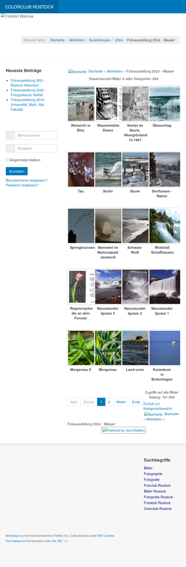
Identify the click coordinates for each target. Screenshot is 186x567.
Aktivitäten (77, 39)
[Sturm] (134, 170)
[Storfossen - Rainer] (162, 170)
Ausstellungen (100, 39)
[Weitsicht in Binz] (80, 104)
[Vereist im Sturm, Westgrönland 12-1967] (134, 104)
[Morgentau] (107, 348)
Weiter (121, 401)
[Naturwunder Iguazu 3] (107, 287)
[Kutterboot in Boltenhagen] (162, 348)
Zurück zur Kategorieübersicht (157, 406)
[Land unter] (134, 348)
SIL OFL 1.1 (60, 541)
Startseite (57, 39)
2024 (119, 39)
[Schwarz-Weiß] (134, 226)
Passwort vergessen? (22, 185)
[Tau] (80, 170)
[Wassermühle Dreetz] (107, 104)
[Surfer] (107, 170)
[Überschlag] (162, 104)
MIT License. (106, 535)
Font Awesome (15, 541)
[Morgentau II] (80, 348)
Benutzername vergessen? (26, 180)
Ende (136, 401)
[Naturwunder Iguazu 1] (162, 287)
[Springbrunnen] (80, 226)
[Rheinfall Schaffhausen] (162, 226)
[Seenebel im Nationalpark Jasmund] (107, 226)
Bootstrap (12, 535)
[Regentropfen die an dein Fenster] (80, 287)
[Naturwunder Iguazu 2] (134, 287)
